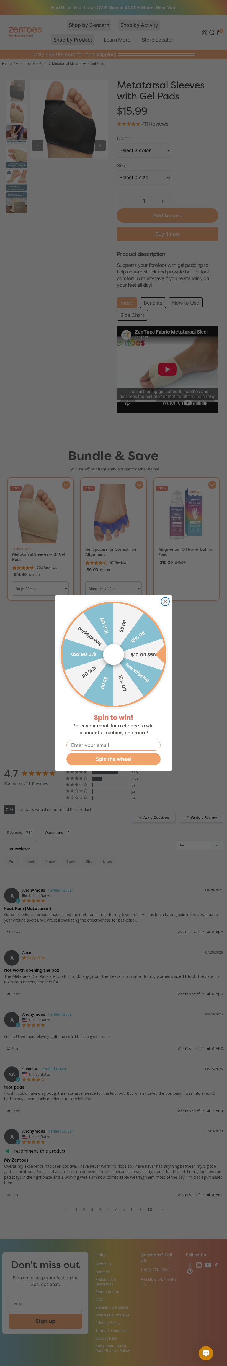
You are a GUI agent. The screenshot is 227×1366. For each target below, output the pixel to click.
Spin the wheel (113, 759)
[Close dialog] (165, 601)
